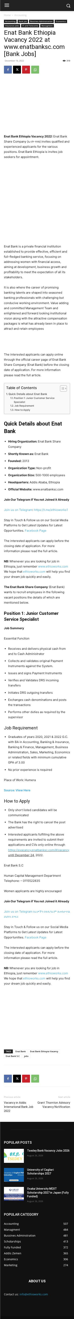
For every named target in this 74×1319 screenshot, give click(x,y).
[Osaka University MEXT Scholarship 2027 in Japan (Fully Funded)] (14, 1194)
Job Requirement (24, 405)
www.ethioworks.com (53, 566)
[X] (17, 70)
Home (7, 15)
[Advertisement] (37, 202)
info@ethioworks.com (34, 1294)
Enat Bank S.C (13, 1056)
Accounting (20, 15)
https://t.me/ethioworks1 (51, 510)
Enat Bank (20, 1051)
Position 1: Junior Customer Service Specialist (34, 400)
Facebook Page (35, 530)
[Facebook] (8, 70)
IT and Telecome (30, 25)
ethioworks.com (34, 571)
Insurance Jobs (12, 25)
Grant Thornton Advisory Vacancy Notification (53, 1105)
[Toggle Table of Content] (61, 388)
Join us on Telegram (18, 510)
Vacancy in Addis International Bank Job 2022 (18, 1107)
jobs (26, 1056)
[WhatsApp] (35, 70)
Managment (47, 25)
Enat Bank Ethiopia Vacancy (44, 1051)
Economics (61, 21)
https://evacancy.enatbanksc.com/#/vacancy (38, 850)
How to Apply (22, 409)
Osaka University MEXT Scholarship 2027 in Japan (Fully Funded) (48, 1192)
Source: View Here (17, 790)
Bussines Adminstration (41, 21)
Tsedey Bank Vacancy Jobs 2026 (48, 1150)
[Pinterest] (26, 70)
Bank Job (23, 21)
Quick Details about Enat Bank (27, 394)
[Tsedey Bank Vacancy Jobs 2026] (14, 1156)
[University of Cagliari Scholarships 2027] (14, 1175)
